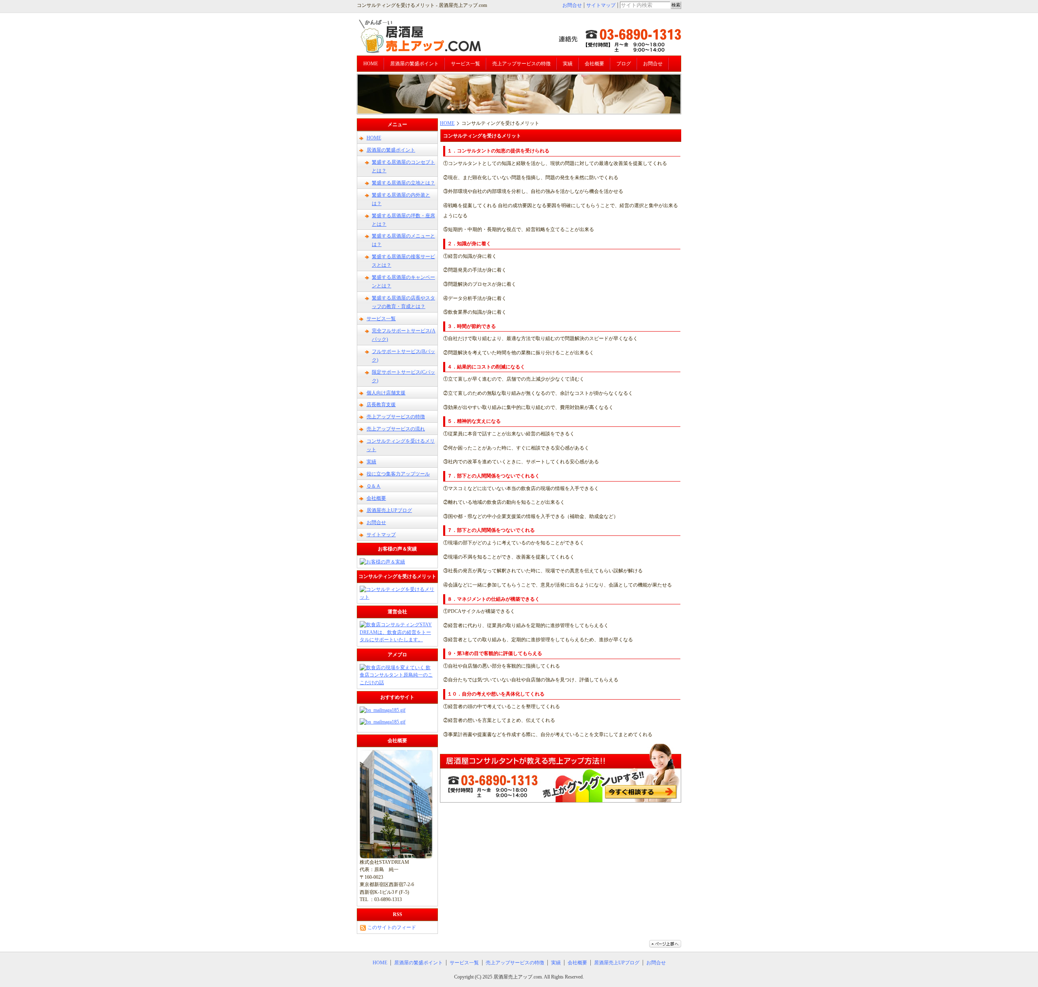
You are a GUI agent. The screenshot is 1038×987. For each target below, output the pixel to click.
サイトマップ (601, 5)
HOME (370, 63)
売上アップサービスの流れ (396, 429)
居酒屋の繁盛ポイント (414, 63)
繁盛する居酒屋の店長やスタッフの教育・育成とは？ (403, 302)
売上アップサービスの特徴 (521, 63)
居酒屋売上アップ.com (517, 977)
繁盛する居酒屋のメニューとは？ (403, 240)
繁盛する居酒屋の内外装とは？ (401, 199)
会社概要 (594, 63)
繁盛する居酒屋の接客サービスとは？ (403, 261)
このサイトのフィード (391, 927)
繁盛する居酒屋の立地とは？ (403, 183)
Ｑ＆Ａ (374, 486)
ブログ (623, 63)
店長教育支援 (381, 404)
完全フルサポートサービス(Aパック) (403, 335)
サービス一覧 (465, 63)
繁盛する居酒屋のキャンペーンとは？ (403, 281)
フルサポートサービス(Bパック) (403, 356)
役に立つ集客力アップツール (398, 474)
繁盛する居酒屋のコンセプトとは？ (403, 166)
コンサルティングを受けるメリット (401, 445)
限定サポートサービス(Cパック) (403, 376)
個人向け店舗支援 (386, 393)
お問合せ (572, 5)
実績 (568, 63)
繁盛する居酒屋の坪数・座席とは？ (403, 220)
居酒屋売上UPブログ (389, 510)
